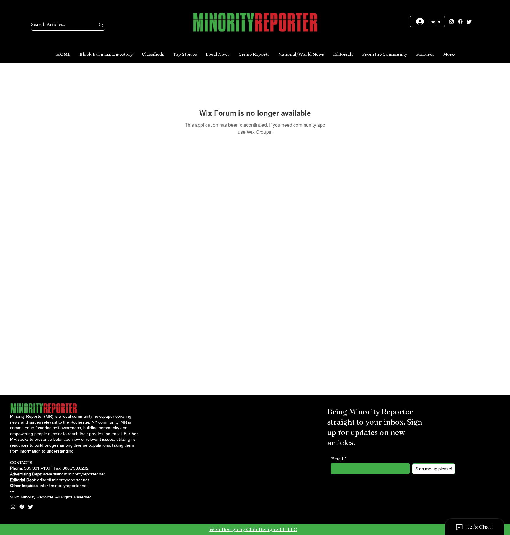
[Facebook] (460, 21)
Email (337, 458)
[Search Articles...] (101, 24)
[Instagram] (452, 21)
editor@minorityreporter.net (63, 480)
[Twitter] (469, 21)
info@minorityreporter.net (64, 485)
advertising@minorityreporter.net (74, 474)
